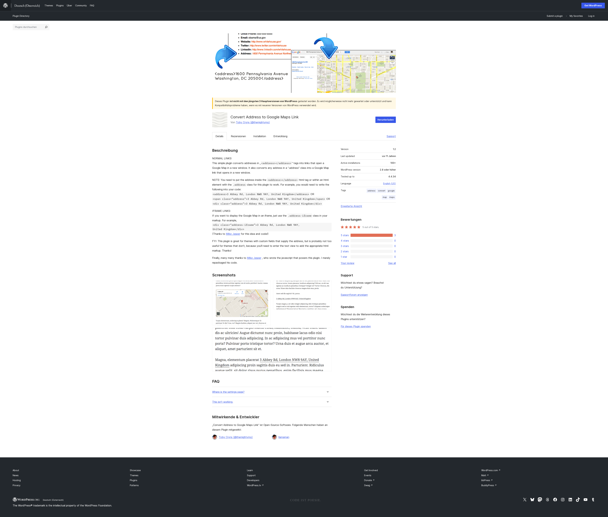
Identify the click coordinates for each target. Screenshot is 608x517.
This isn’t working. (222, 401)
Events (367, 475)
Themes (134, 475)
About (16, 470)
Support (391, 136)
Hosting (17, 480)
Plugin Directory (21, 16)
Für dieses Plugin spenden (356, 326)
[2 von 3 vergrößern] (327, 285)
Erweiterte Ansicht (351, 206)
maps (392, 197)
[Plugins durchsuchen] (46, 27)
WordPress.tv (255, 485)
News (16, 475)
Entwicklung (280, 136)
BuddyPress (489, 485)
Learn (250, 470)
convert (381, 191)
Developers (253, 480)
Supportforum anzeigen (354, 294)
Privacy (16, 485)
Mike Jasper (233, 233)
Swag (368, 485)
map (385, 197)
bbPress (487, 480)
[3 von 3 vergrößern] (327, 332)
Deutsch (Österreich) (53, 500)
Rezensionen (238, 136)
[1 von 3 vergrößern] (266, 285)
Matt (485, 475)
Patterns (134, 485)
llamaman (284, 437)
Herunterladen (385, 119)
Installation (259, 136)
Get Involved (371, 470)
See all (392, 263)
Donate (369, 480)
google (391, 191)
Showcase (135, 470)
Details (219, 136)
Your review (347, 263)
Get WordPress (593, 5)
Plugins (133, 480)
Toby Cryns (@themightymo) (253, 122)
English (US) (389, 183)
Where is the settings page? (228, 391)
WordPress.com (490, 470)
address (371, 191)
